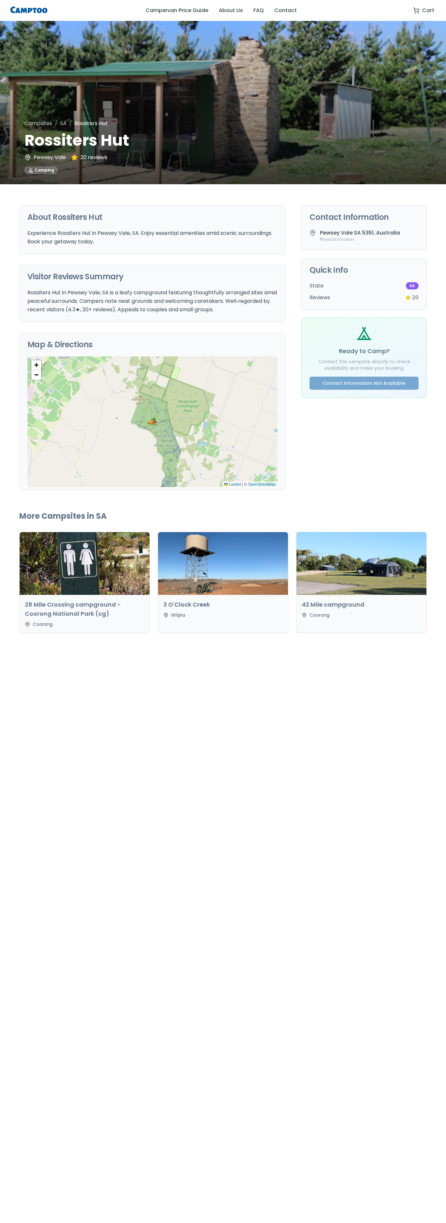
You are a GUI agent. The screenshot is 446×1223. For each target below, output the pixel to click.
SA (63, 123)
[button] (152, 421)
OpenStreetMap (262, 484)
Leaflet (234, 484)
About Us (231, 10)
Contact (285, 10)
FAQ (258, 10)
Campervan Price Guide (177, 10)
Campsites (38, 123)
